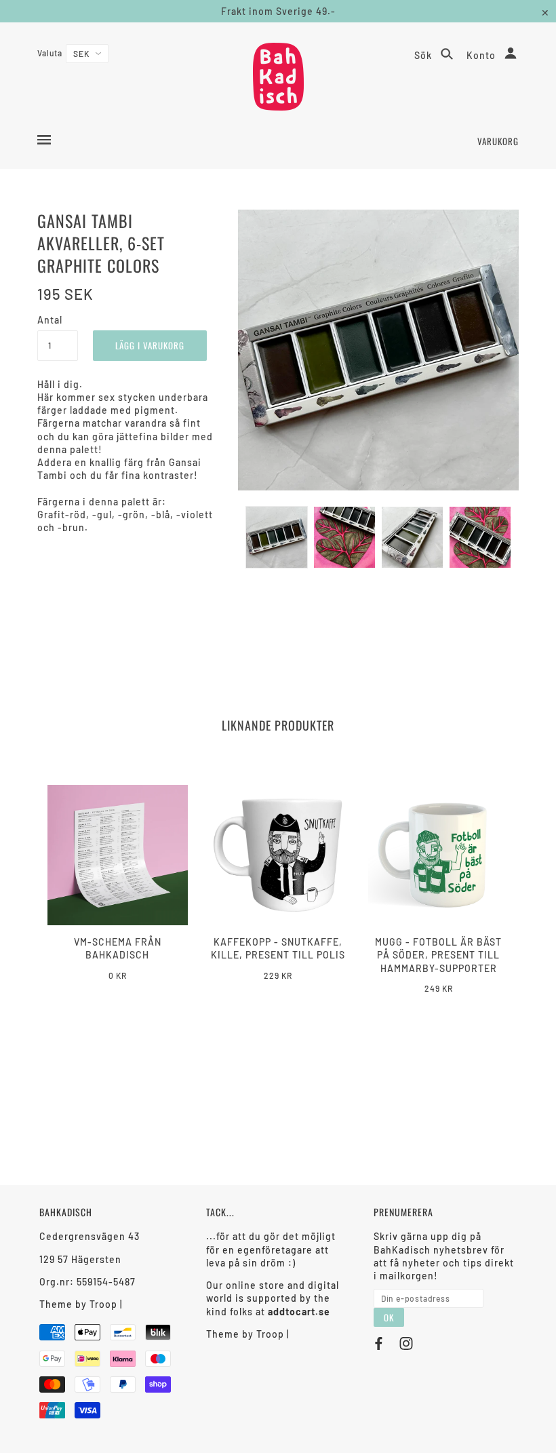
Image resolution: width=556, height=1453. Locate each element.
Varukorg (498, 141)
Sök (424, 55)
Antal (49, 320)
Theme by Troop (78, 1304)
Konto (482, 55)
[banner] (278, 77)
